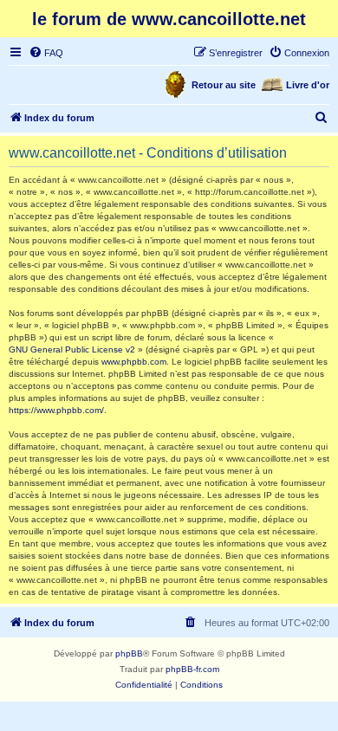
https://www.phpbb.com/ (56, 410)
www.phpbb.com (133, 361)
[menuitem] (46, 52)
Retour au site (224, 85)
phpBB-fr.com (192, 669)
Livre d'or (307, 85)
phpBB (129, 653)
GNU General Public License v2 (72, 349)
